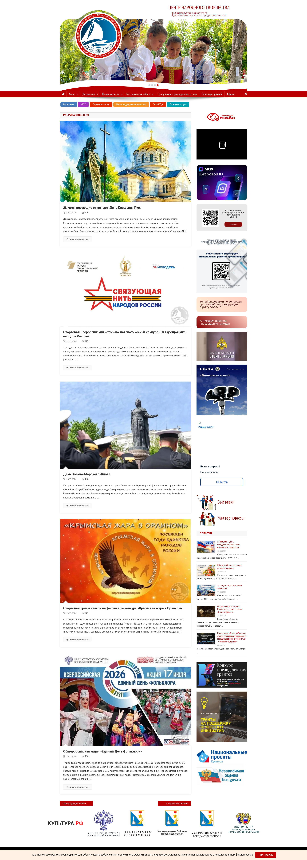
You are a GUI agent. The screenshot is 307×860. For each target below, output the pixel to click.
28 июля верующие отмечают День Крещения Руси (102, 208)
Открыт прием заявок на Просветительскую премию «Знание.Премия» (229, 609)
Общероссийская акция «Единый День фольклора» (102, 751)
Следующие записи (176, 803)
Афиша (231, 94)
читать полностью (79, 239)
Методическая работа (138, 94)
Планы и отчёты (110, 94)
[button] (149, 85)
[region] (153, 42)
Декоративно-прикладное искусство (177, 94)
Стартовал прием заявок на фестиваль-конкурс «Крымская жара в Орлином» (122, 608)
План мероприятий (212, 94)
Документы (88, 94)
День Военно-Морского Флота (86, 474)
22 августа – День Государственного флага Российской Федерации (228, 545)
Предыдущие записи (75, 803)
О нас (72, 94)
